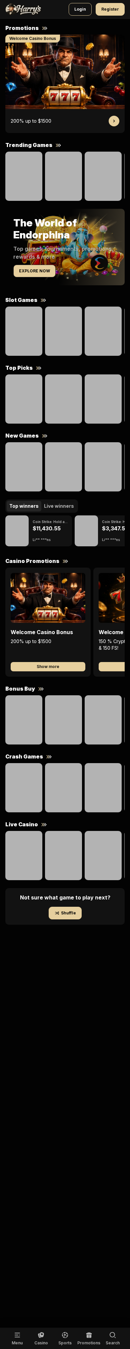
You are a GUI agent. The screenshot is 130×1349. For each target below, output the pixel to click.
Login (80, 9)
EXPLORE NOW (34, 270)
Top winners (24, 506)
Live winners (59, 506)
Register (110, 9)
